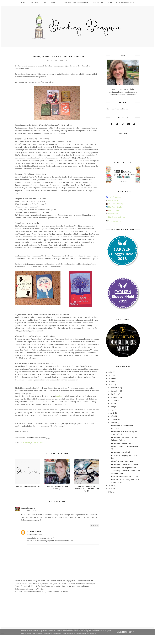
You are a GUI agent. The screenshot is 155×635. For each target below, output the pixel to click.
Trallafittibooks (114, 197)
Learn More (122, 632)
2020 (110, 372)
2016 (110, 385)
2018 (110, 378)
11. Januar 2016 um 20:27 (28, 511)
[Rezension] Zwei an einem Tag (124, 443)
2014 (110, 489)
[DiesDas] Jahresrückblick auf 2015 (124, 477)
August (113, 400)
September (115, 397)
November (115, 391)
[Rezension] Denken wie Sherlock (124, 464)
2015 (110, 485)
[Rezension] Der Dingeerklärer (123, 467)
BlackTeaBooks (114, 210)
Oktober (114, 394)
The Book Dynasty (115, 204)
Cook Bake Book (114, 221)
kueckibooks (113, 214)
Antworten (94, 525)
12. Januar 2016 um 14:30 (34, 534)
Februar (114, 419)
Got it (131, 632)
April (112, 413)
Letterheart (113, 200)
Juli (112, 403)
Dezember (115, 388)
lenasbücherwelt (28, 508)
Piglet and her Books (116, 217)
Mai (112, 410)
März (113, 416)
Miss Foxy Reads (115, 207)
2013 (110, 492)
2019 (110, 375)
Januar (113, 422)
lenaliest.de (60, 396)
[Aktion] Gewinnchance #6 (122, 461)
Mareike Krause (34, 531)
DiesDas (26, 443)
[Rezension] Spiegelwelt (120, 452)
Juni (112, 407)
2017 (110, 381)
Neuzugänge (37, 443)
